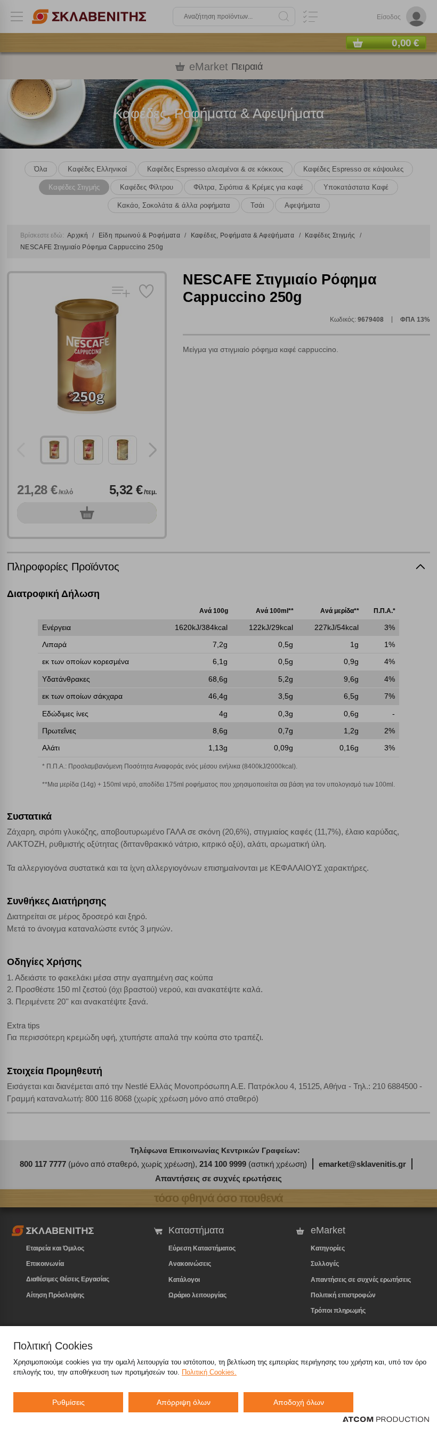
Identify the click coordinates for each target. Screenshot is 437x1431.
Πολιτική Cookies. (209, 1372)
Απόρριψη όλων (184, 1402)
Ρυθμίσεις (68, 1402)
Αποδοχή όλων (298, 1402)
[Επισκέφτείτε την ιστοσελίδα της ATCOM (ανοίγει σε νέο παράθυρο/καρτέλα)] (386, 1420)
